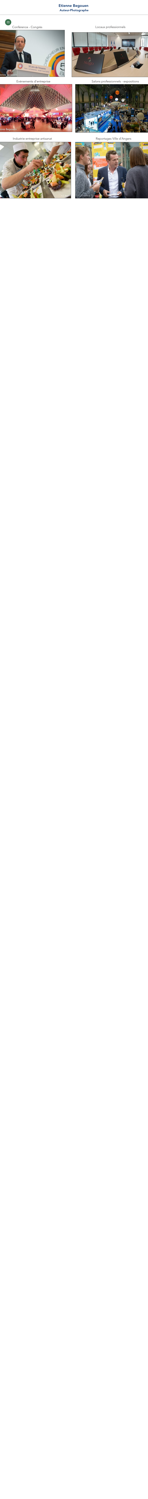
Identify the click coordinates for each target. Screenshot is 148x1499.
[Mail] (8, 22)
